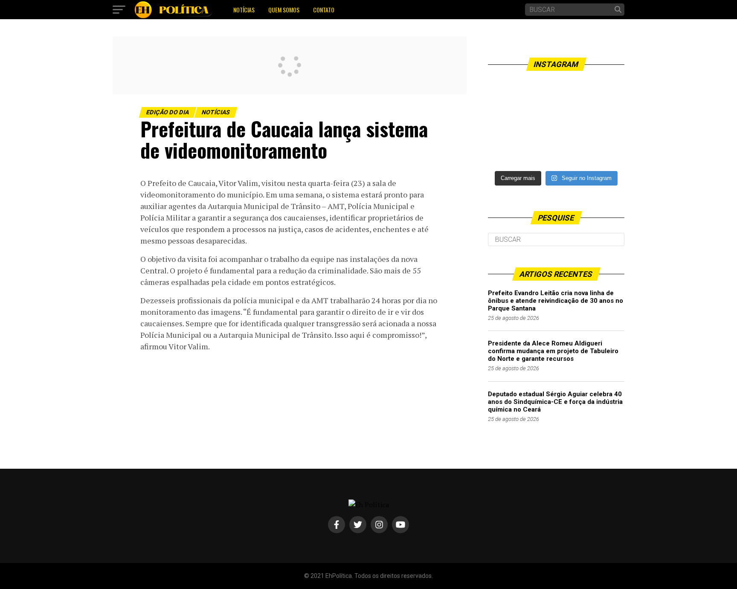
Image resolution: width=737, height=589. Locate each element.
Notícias (244, 9)
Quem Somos (283, 9)
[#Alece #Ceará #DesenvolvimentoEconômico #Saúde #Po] (556, 122)
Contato (323, 9)
